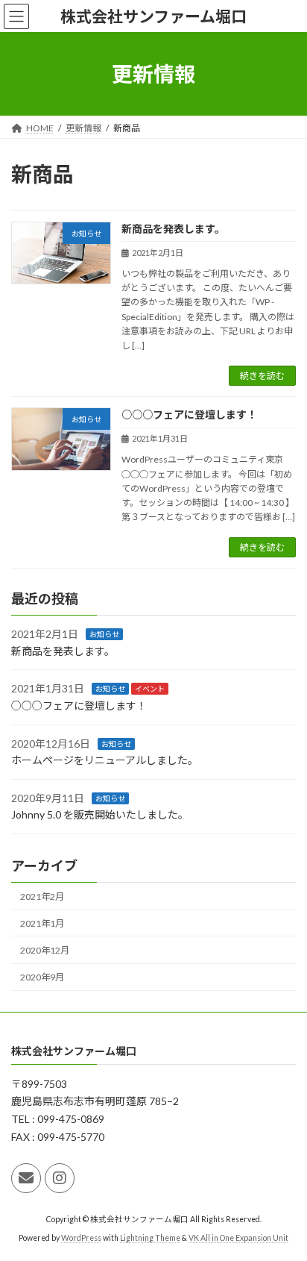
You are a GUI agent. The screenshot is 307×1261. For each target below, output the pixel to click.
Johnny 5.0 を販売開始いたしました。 (100, 815)
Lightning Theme (150, 1237)
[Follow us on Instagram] (60, 1178)
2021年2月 (42, 896)
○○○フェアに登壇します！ (189, 414)
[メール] (26, 1178)
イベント (150, 689)
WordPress (81, 1237)
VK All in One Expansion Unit (238, 1237)
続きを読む (262, 375)
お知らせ (104, 634)
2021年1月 (42, 923)
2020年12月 (44, 950)
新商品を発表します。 (173, 228)
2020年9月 (42, 977)
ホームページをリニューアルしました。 (104, 760)
